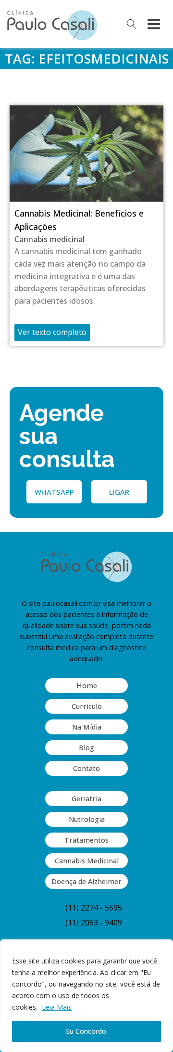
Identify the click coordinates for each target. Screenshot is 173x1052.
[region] (86, 995)
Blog (86, 747)
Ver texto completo (52, 332)
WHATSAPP (54, 492)
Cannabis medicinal (49, 239)
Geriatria (86, 798)
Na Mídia (86, 726)
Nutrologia (87, 819)
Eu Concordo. (87, 1031)
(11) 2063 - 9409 (93, 922)
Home (86, 685)
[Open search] (131, 24)
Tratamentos (86, 840)
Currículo (87, 706)
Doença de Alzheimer (86, 881)
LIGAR (119, 492)
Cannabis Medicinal (87, 860)
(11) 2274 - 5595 (93, 907)
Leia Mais (57, 1007)
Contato (86, 768)
